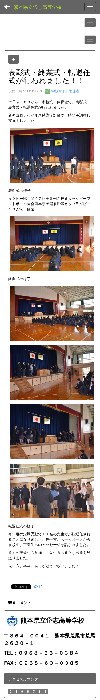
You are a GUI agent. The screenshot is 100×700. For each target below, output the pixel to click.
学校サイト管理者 (64, 90)
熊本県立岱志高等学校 (38, 6)
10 (40, 586)
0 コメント (21, 602)
